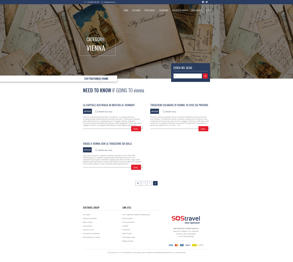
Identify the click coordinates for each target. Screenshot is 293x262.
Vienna (110, 111)
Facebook (126, 230)
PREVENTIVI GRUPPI (180, 10)
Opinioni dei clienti (89, 218)
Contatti (125, 226)
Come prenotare (128, 222)
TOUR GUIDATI (149, 10)
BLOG (208, 10)
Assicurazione (127, 218)
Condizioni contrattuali (91, 234)
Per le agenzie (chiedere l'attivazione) (136, 215)
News (106, 111)
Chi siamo (86, 215)
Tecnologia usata (128, 237)
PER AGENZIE (197, 10)
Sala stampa (87, 226)
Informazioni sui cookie (91, 237)
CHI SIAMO (136, 10)
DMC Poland (127, 234)
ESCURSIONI (163, 10)
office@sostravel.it (109, 2)
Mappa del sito (127, 241)
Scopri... (136, 128)
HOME (126, 10)
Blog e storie (87, 222)
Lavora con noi (88, 230)
